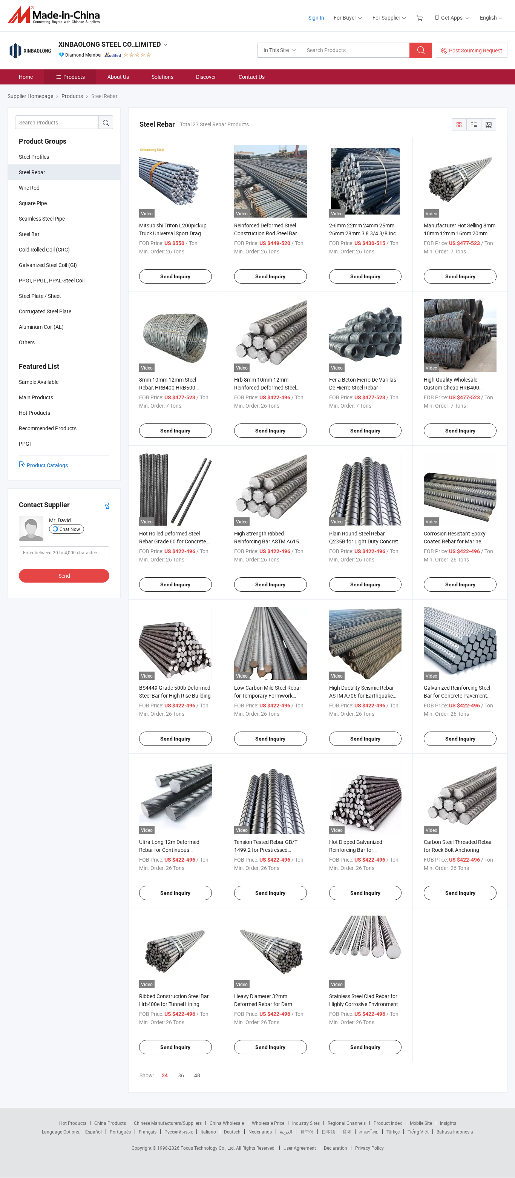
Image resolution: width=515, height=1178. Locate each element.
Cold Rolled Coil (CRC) (44, 249)
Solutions (162, 76)
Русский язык (178, 1132)
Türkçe (393, 1132)
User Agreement (300, 1148)
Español (93, 1132)
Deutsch (232, 1132)
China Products (110, 1123)
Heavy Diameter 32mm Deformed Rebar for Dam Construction (263, 1003)
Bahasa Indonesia (455, 1132)
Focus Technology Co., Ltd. (208, 1148)
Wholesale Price (268, 1123)
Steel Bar (29, 234)
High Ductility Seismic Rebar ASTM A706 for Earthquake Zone (361, 695)
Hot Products (72, 1123)
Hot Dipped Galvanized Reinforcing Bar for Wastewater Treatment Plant (362, 849)
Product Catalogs (47, 465)
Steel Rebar (32, 172)
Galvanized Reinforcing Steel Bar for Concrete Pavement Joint (457, 695)
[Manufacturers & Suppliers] (56, 15)
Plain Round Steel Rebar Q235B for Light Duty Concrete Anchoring (365, 541)
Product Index (388, 1123)
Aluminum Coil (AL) (41, 326)
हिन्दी (347, 1132)
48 (197, 1075)
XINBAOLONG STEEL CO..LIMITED (109, 44)
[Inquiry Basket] (421, 17)
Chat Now (70, 529)
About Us (118, 76)
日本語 (328, 1132)
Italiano (208, 1132)
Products (74, 76)
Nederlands (260, 1132)
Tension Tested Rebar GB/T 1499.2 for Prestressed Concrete (265, 849)
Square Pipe (33, 203)
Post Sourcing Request (475, 50)
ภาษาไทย (369, 1132)
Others (27, 342)
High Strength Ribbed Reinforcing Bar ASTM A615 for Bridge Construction (266, 541)
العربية (286, 1132)
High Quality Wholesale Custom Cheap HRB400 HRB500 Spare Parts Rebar (455, 387)
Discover (206, 76)
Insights (448, 1123)
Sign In (316, 17)
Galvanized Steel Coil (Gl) (48, 264)
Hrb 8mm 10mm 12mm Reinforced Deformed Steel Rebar (265, 387)
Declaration (335, 1148)
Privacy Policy (369, 1148)
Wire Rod (29, 187)
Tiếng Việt (418, 1132)
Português (120, 1132)
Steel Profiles (34, 156)
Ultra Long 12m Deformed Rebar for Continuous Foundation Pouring (169, 849)
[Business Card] (106, 505)
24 (165, 1075)
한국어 (307, 1132)
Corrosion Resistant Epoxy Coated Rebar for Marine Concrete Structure (455, 541)
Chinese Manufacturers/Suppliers (168, 1123)
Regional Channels (347, 1123)
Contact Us (252, 76)
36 (181, 1075)
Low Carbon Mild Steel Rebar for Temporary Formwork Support (267, 695)
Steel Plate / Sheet (40, 295)
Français (147, 1132)
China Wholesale (227, 1123)
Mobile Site (421, 1123)
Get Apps (452, 17)
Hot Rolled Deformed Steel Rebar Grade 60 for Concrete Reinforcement (172, 541)
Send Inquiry (175, 276)
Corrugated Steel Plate (45, 311)
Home (26, 76)
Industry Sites (306, 1123)
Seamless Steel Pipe (42, 218)
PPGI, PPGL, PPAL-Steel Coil (51, 280)
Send (64, 575)
